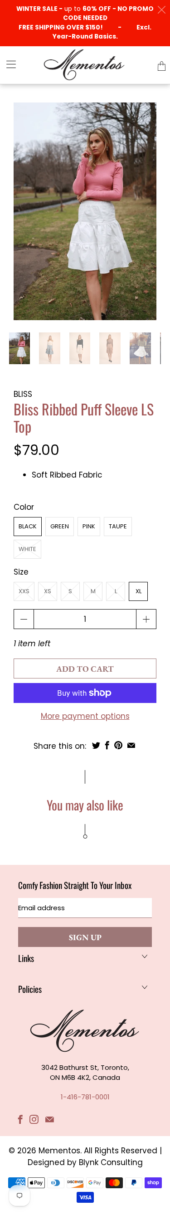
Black (28, 526)
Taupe (118, 526)
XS (47, 591)
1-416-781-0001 (85, 1097)
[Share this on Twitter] (96, 745)
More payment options (85, 716)
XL (138, 591)
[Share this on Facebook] (107, 745)
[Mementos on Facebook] (20, 1119)
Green (59, 526)
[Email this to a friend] (131, 745)
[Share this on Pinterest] (118, 745)
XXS (24, 591)
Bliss (23, 394)
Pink (89, 526)
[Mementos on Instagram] (34, 1119)
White (27, 549)
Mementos (59, 1150)
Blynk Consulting (111, 1162)
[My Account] (8, 64)
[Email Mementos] (49, 1119)
